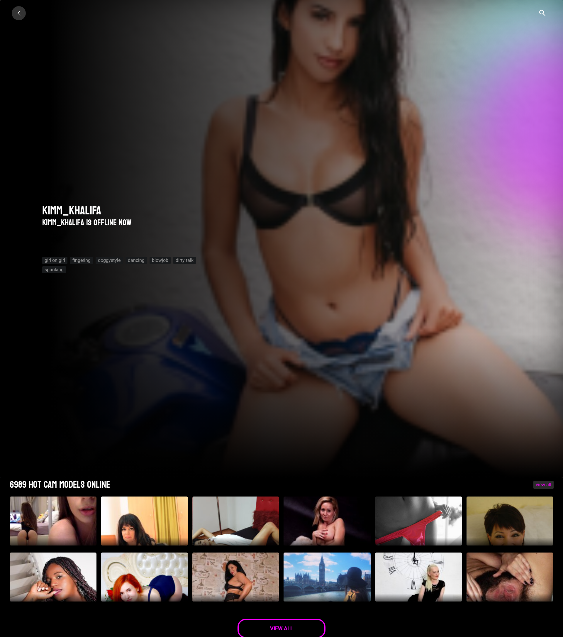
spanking (54, 269)
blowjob (160, 260)
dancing (136, 260)
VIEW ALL (543, 484)
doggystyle (109, 260)
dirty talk (185, 260)
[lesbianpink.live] (19, 13)
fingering (81, 260)
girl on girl (55, 260)
